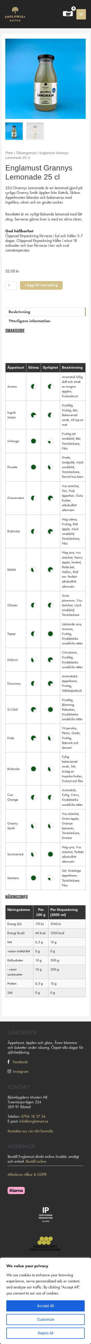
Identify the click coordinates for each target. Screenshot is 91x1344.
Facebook (20, 1061)
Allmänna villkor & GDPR (27, 1174)
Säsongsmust (26, 152)
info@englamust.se (33, 1121)
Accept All (45, 1306)
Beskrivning (19, 311)
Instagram (21, 1071)
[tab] (45, 311)
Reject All (45, 1333)
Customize (45, 1319)
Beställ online (36, 1161)
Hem (9, 152)
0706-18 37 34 (33, 1116)
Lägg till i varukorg (41, 285)
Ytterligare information (29, 320)
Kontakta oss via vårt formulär (30, 1131)
